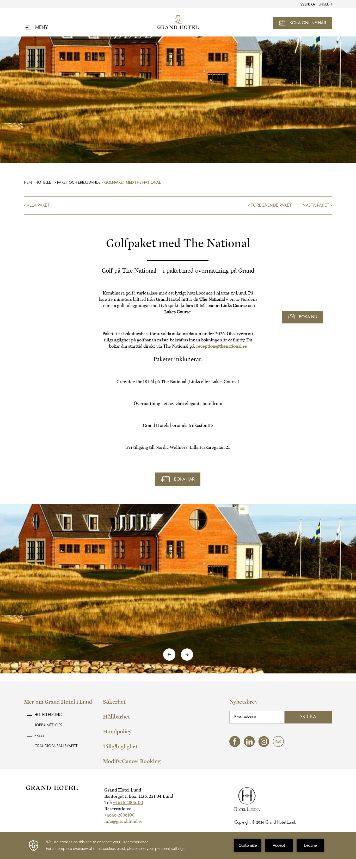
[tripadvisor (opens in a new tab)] (278, 745)
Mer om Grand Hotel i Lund (58, 701)
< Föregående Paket (270, 205)
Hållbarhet (116, 716)
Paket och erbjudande (79, 183)
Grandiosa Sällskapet (56, 746)
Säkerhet (114, 701)
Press (39, 736)
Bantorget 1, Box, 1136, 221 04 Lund (138, 796)
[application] (178, 845)
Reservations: (117, 809)
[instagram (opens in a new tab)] (263, 745)
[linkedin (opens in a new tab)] (249, 745)
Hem (28, 183)
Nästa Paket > (317, 205)
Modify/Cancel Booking (132, 761)
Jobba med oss (48, 725)
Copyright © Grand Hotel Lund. (265, 822)
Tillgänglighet (120, 746)
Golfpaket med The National (132, 183)
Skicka (308, 717)
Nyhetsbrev (243, 701)
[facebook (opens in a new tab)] (234, 745)
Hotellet (44, 183)
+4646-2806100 (128, 802)
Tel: (123, 802)
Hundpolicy (117, 731)
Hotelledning (48, 715)
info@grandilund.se (123, 821)
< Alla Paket (37, 205)
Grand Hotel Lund (122, 790)
